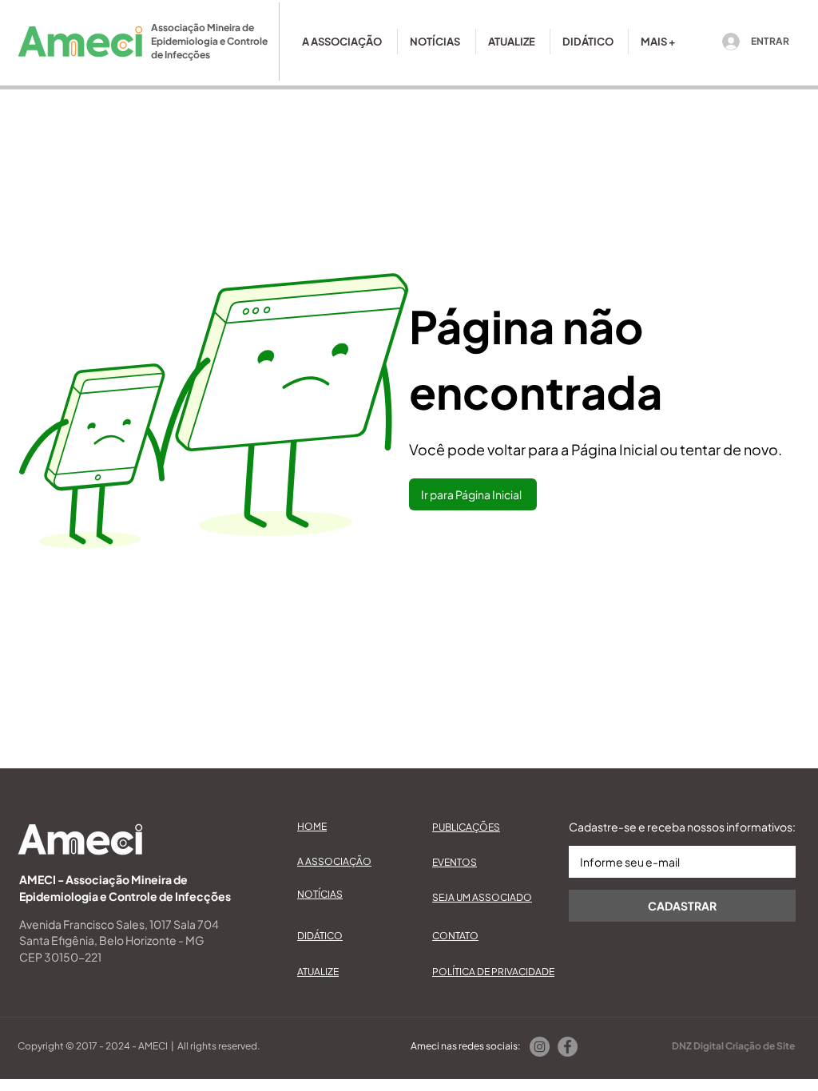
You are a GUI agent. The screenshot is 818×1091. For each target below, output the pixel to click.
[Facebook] (568, 1047)
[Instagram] (540, 1047)
